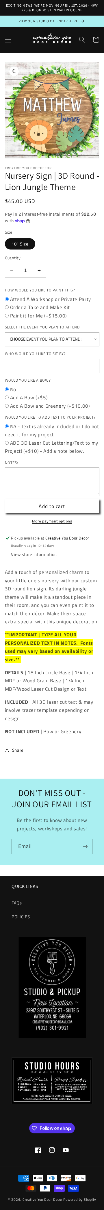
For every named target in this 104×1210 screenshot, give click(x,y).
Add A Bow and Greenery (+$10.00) (50, 405)
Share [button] (18, 750)
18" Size (20, 244)
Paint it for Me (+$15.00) (38, 315)
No (13, 389)
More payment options (52, 521)
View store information (34, 554)
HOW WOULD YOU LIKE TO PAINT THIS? (40, 290)
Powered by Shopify (79, 1199)
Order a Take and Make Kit (40, 307)
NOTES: (11, 462)
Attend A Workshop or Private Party (50, 299)
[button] (8, 40)
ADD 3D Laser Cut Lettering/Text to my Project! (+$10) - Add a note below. (51, 447)
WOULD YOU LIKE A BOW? (28, 380)
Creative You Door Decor (43, 1199)
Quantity (13, 258)
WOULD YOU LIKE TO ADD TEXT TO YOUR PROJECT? (50, 417)
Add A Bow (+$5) (29, 397)
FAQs (17, 902)
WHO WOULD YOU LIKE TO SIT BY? (35, 353)
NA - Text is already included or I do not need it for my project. (52, 430)
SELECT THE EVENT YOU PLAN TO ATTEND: (43, 327)
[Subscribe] (85, 846)
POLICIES (21, 916)
